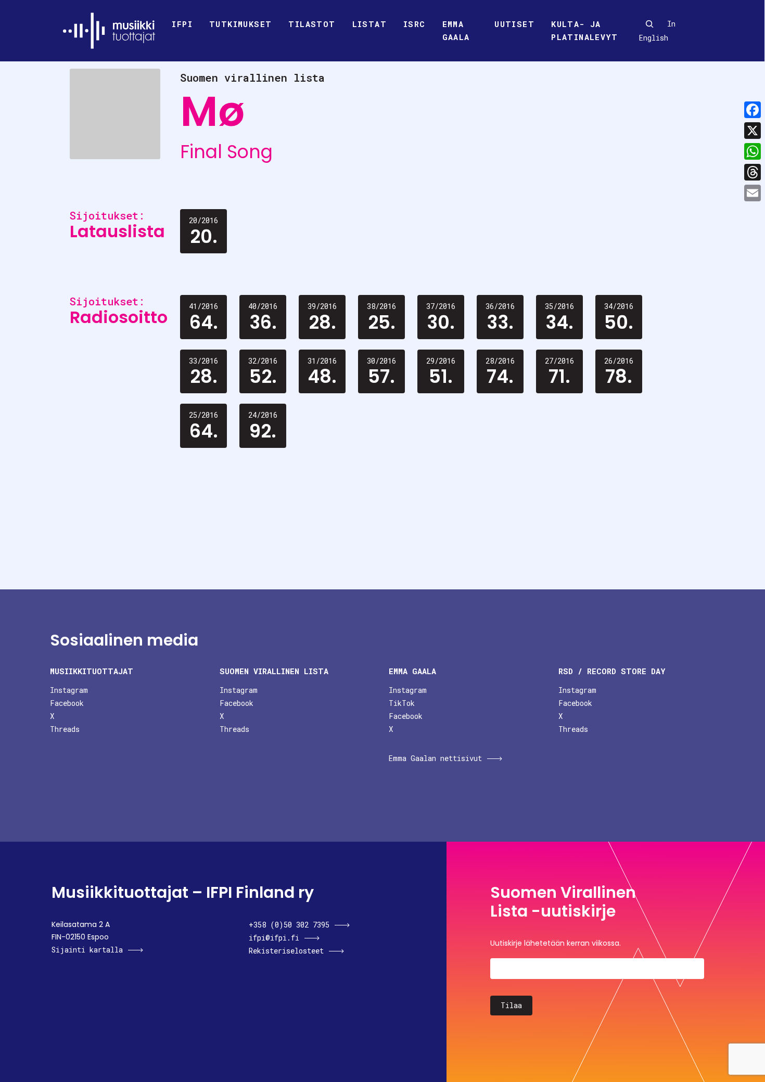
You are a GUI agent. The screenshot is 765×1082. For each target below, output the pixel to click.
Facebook (67, 703)
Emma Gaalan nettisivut (435, 758)
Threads (65, 729)
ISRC (414, 24)
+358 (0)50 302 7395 (289, 925)
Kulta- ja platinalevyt (584, 31)
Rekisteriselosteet (286, 951)
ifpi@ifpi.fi (274, 938)
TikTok (402, 703)
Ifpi (182, 24)
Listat (369, 24)
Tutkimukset (240, 24)
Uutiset (514, 24)
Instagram (69, 690)
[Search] (649, 24)
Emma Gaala (456, 31)
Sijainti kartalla (87, 950)
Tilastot (311, 24)
